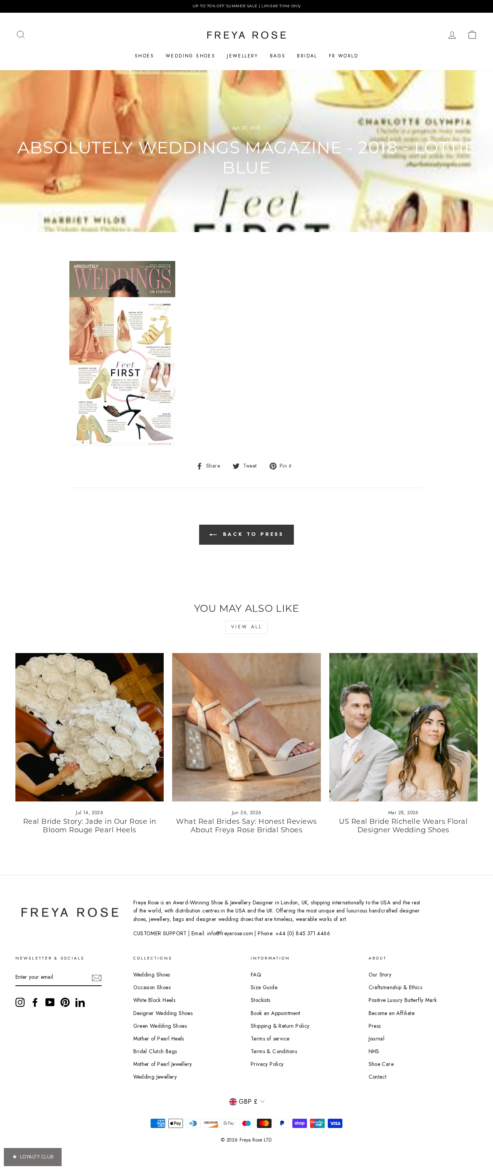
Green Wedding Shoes (160, 1026)
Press (375, 1026)
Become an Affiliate (392, 1013)
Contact (378, 1077)
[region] (246, 6)
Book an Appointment (275, 1013)
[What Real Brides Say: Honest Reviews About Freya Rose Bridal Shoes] (246, 727)
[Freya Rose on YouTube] (50, 1002)
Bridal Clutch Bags (155, 1051)
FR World (343, 55)
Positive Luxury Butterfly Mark (403, 1000)
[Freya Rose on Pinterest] (65, 1002)
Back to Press (252, 534)
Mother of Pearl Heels (158, 1038)
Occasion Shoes (152, 987)
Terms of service (270, 1038)
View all (246, 626)
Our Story (380, 974)
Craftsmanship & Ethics (396, 987)
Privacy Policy (267, 1064)
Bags (278, 55)
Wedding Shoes (190, 55)
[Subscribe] (97, 978)
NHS (374, 1051)
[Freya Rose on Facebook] (35, 1002)
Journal (377, 1038)
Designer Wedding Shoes (163, 1013)
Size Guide (264, 987)
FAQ (256, 974)
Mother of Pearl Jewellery (162, 1064)
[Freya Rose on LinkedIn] (80, 1002)
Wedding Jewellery (155, 1077)
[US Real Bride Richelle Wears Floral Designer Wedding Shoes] (403, 727)
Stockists (260, 1000)
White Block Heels (154, 1000)
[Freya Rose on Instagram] (20, 1002)
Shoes (144, 55)
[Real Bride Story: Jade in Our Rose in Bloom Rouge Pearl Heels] (89, 727)
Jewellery (242, 55)
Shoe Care (381, 1064)
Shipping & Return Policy (280, 1026)
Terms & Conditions (274, 1051)
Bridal (307, 55)
